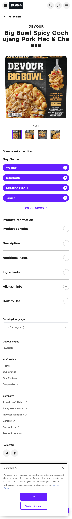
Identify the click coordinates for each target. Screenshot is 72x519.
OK (33, 496)
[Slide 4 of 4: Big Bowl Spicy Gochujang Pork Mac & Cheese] (55, 134)
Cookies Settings (34, 506)
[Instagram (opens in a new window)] (6, 453)
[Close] (63, 468)
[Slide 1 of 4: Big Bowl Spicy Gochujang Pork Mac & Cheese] (17, 134)
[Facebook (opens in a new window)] (14, 453)
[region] (34, 489)
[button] (5, 5)
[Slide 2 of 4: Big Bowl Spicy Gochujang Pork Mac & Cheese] (29, 134)
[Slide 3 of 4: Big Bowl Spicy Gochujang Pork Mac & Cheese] (42, 134)
